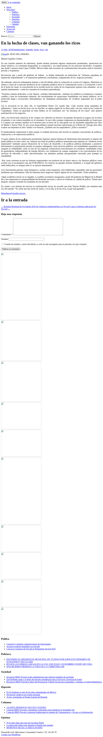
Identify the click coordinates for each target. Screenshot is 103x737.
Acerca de (10, 29)
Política (15, 12)
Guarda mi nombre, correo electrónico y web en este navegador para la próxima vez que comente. (45, 244)
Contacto (10, 31)
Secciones (10, 9)
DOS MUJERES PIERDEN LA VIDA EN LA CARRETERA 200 (35, 666)
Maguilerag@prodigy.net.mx (13, 193)
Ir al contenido (14, 2)
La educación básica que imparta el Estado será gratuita (29, 725)
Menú (4, 2)
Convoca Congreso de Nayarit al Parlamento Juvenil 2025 (31, 649)
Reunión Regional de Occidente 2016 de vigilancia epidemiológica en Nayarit (35, 206)
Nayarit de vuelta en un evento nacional (23, 695)
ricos (42, 49)
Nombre (4, 239)
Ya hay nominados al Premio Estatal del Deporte (26, 697)
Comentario (7, 234)
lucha (36, 49)
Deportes (15, 19)
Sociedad (16, 17)
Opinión (15, 24)
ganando (29, 49)
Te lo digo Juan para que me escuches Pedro (25, 723)
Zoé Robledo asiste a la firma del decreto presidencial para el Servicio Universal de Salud (44, 679)
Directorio (10, 26)
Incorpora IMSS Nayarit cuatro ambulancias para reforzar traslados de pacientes (40, 677)
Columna (16, 22)
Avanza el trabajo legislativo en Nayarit (23, 646)
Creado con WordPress (11, 735)
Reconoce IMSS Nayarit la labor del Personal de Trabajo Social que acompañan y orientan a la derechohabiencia (54, 682)
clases (22, 49)
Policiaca (15, 14)
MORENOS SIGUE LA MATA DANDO (24, 728)
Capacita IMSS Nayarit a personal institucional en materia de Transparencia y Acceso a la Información (49, 712)
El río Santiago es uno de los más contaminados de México (31, 692)
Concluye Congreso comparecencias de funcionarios (28, 644)
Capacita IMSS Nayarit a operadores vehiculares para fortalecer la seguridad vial (40, 710)
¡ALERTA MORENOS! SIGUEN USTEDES (26, 707)
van (46, 49)
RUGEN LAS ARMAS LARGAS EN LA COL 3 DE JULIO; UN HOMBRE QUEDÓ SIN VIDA (49, 664)
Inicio (8, 7)
